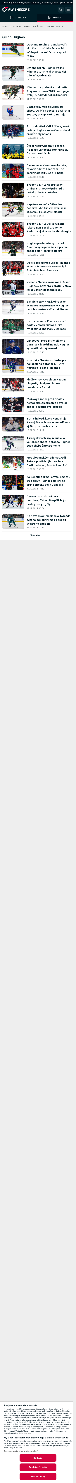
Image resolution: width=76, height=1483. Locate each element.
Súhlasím (38, 1458)
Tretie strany (25, 1433)
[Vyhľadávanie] (61, 10)
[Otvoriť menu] (68, 10)
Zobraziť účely (38, 1476)
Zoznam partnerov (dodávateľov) (21, 1451)
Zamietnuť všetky (38, 1467)
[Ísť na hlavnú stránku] (18, 9)
